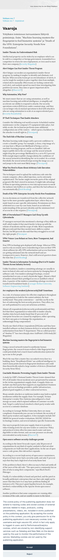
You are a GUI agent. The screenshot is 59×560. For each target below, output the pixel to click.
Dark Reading (24, 189)
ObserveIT (17, 90)
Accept (29, 547)
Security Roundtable (12, 114)
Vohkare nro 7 (9, 18)
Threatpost (32, 132)
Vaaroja (10, 28)
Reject (29, 554)
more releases (43, 6)
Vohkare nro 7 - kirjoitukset (13, 21)
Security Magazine (28, 64)
